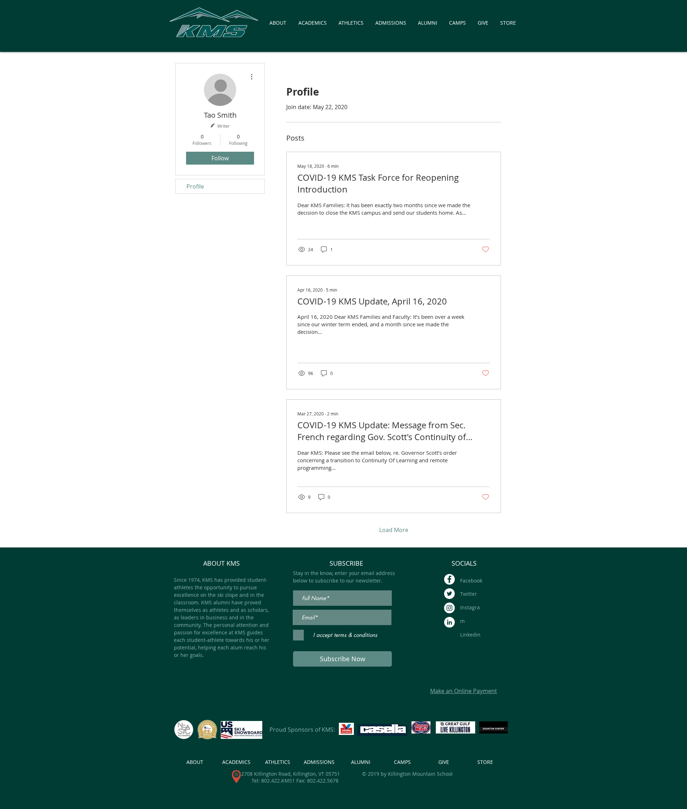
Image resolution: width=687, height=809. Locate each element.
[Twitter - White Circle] (449, 593)
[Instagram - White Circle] (449, 608)
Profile (195, 186)
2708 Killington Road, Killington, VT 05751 (290, 773)
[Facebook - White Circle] (449, 579)
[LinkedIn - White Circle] (449, 622)
